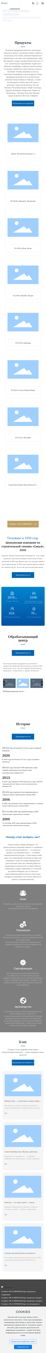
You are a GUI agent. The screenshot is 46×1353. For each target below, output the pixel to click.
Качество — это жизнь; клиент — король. (20, 1202)
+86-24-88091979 (14, 1298)
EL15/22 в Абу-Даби (23, 438)
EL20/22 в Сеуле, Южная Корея (23, 390)
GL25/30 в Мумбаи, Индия (23, 296)
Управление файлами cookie (23, 1342)
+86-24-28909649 (14, 1304)
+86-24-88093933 (14, 1291)
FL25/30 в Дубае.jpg (23, 343)
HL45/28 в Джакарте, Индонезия (22, 201)
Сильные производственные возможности (20, 1253)
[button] (4, 683)
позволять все (23, 1347)
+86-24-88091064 (14, 1301)
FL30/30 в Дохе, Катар (22, 248)
